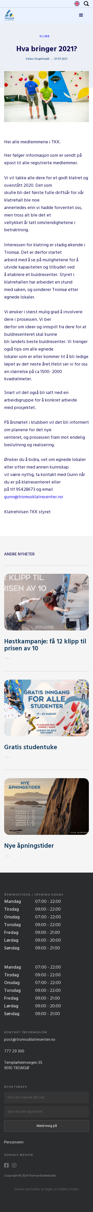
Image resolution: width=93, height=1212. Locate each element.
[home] (9, 15)
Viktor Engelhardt (37, 59)
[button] (81, 15)
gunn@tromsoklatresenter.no (33, 497)
